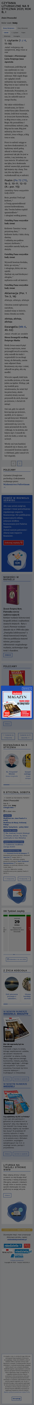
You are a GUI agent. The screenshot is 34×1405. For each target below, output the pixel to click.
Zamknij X (27, 689)
